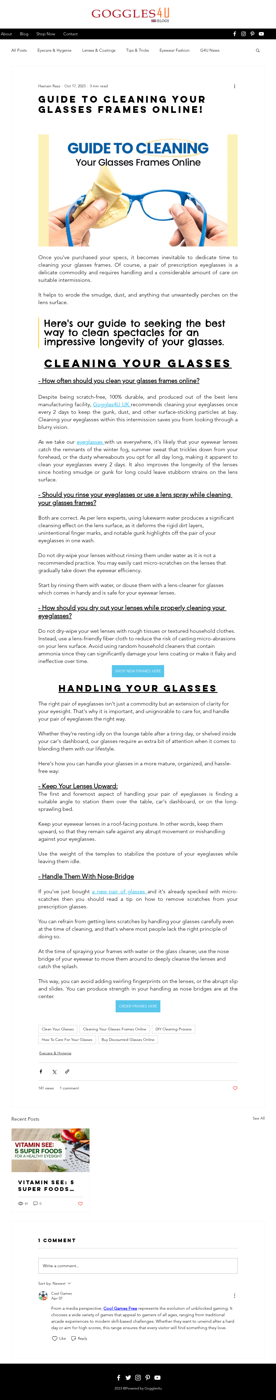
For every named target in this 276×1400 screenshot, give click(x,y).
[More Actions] (234, 1296)
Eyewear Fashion (174, 50)
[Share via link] (67, 1071)
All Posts (19, 50)
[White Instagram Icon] (243, 34)
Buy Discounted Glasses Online (128, 1039)
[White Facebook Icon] (235, 34)
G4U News (209, 50)
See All (259, 1118)
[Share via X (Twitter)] (54, 1071)
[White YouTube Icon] (261, 34)
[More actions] (234, 86)
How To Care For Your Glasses (67, 1039)
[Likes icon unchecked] (54, 1338)
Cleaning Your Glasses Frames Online (114, 1029)
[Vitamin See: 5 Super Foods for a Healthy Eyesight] (50, 1150)
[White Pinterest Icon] (252, 34)
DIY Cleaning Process (174, 1029)
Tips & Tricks (137, 50)
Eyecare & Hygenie (54, 50)
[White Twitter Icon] (128, 1377)
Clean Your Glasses (58, 1029)
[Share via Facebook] (40, 1071)
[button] (257, 50)
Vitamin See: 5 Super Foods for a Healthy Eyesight (47, 1185)
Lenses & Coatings (98, 50)
